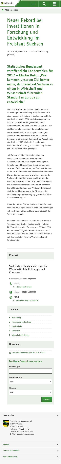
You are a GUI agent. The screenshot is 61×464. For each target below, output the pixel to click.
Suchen (46, 399)
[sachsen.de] (7, 3)
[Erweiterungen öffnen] (55, 4)
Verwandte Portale (11, 451)
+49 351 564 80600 (23, 287)
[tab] (30, 416)
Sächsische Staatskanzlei (21, 421)
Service (6, 445)
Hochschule (17, 326)
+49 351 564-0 (23, 429)
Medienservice (11, 10)
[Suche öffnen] (44, 4)
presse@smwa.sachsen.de (27, 300)
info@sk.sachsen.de (25, 434)
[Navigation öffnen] (34, 4)
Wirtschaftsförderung (20, 335)
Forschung (16, 317)
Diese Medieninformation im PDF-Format (29, 352)
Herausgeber (8, 415)
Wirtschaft (16, 331)
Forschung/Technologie (21, 322)
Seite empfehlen (10, 457)
